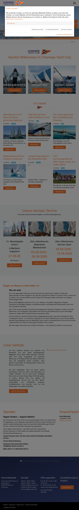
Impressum (19, 19)
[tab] (39, 23)
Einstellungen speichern (38, 29)
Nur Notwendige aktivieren (52, 29)
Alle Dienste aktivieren (66, 29)
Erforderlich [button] (11, 23)
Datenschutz (10, 19)
